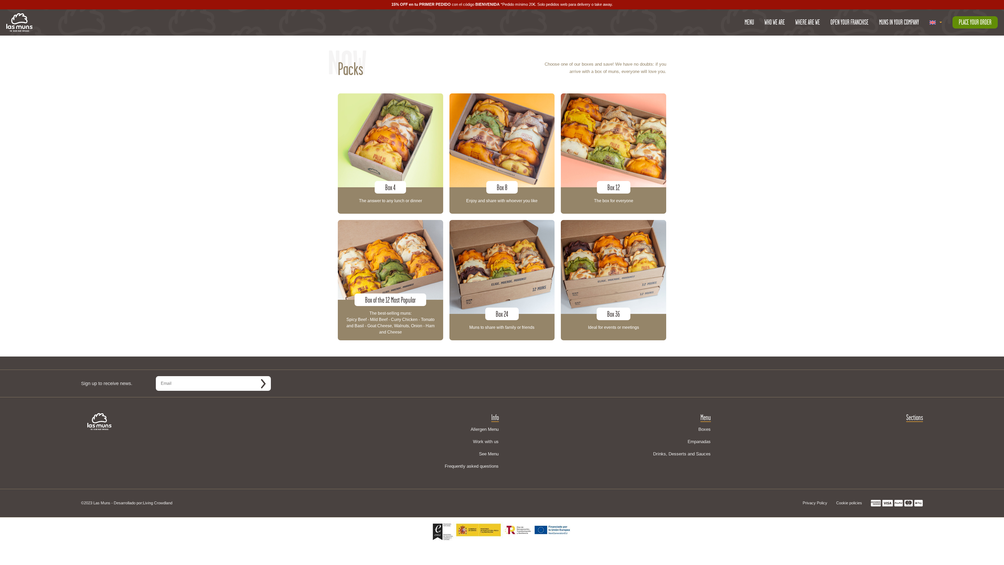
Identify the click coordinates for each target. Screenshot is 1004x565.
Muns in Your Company (899, 22)
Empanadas (699, 441)
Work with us (486, 441)
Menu (749, 22)
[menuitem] (935, 22)
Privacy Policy (815, 503)
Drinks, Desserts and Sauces (682, 453)
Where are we (807, 22)
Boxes (704, 429)
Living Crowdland (157, 503)
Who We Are (775, 22)
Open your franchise (849, 22)
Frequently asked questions (472, 466)
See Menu (489, 453)
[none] (935, 22)
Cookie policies (849, 503)
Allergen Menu (485, 429)
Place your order (975, 22)
